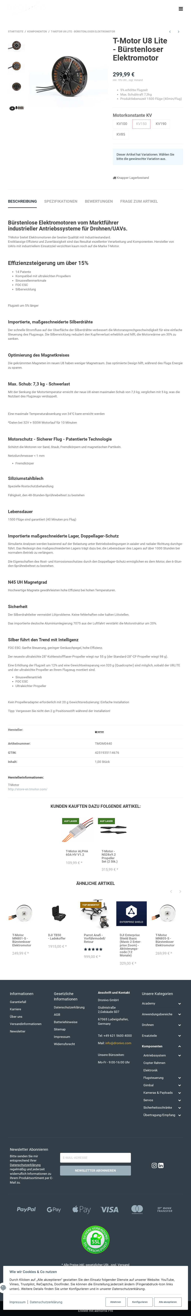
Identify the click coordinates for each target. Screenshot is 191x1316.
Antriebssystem (154, 1055)
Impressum (18, 1302)
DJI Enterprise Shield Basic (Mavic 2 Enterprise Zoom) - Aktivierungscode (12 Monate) (130, 945)
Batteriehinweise (65, 1022)
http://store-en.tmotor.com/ (27, 789)
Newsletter (17, 1031)
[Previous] (171, 891)
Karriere (15, 1009)
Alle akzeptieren (168, 1302)
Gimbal (148, 1085)
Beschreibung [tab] (22, 201)
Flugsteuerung (153, 1078)
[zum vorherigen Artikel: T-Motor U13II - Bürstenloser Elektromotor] (170, 32)
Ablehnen (115, 1302)
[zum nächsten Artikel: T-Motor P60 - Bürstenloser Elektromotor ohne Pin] (178, 32)
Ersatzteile (149, 1035)
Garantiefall (18, 1002)
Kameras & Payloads (158, 1092)
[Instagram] (154, 1166)
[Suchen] (173, 9)
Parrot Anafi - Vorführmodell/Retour (95, 938)
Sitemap (60, 1029)
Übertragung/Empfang (159, 1115)
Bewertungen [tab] (99, 201)
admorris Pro (103, 1310)
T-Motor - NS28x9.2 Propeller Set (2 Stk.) (110, 856)
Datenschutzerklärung (46, 1302)
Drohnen (148, 1025)
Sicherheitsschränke (157, 1107)
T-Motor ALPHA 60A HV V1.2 (77, 853)
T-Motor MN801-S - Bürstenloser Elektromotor (21, 940)
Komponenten (152, 1046)
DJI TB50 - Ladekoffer (56, 936)
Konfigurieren (140, 1302)
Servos (148, 1100)
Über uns (16, 1016)
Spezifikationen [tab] (60, 201)
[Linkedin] (161, 1166)
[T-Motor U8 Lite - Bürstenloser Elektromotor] (68, 76)
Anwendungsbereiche (157, 1014)
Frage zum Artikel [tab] (139, 201)
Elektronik (150, 1070)
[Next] (180, 891)
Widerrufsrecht (64, 1044)
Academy (148, 1003)
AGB (57, 1014)
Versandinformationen (25, 1024)
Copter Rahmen (154, 1063)
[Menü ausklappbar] (180, 8)
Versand (138, 80)
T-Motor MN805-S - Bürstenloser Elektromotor (165, 940)
